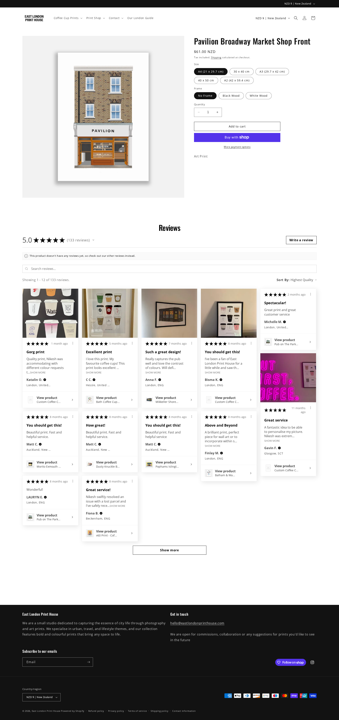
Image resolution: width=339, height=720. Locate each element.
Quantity (199, 104)
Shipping (216, 57)
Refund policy (96, 710)
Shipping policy (160, 710)
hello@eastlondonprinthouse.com (197, 623)
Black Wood (231, 95)
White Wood (259, 95)
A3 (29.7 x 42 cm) (272, 71)
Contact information (184, 710)
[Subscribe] (88, 662)
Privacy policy (116, 710)
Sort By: (283, 280)
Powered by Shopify (72, 710)
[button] (67, 18)
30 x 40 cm (242, 71)
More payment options (237, 146)
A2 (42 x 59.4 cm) (237, 80)
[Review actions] (73, 343)
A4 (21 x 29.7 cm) (210, 71)
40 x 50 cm (206, 80)
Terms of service (137, 710)
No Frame (205, 95)
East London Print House (46, 710)
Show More (38, 372)
